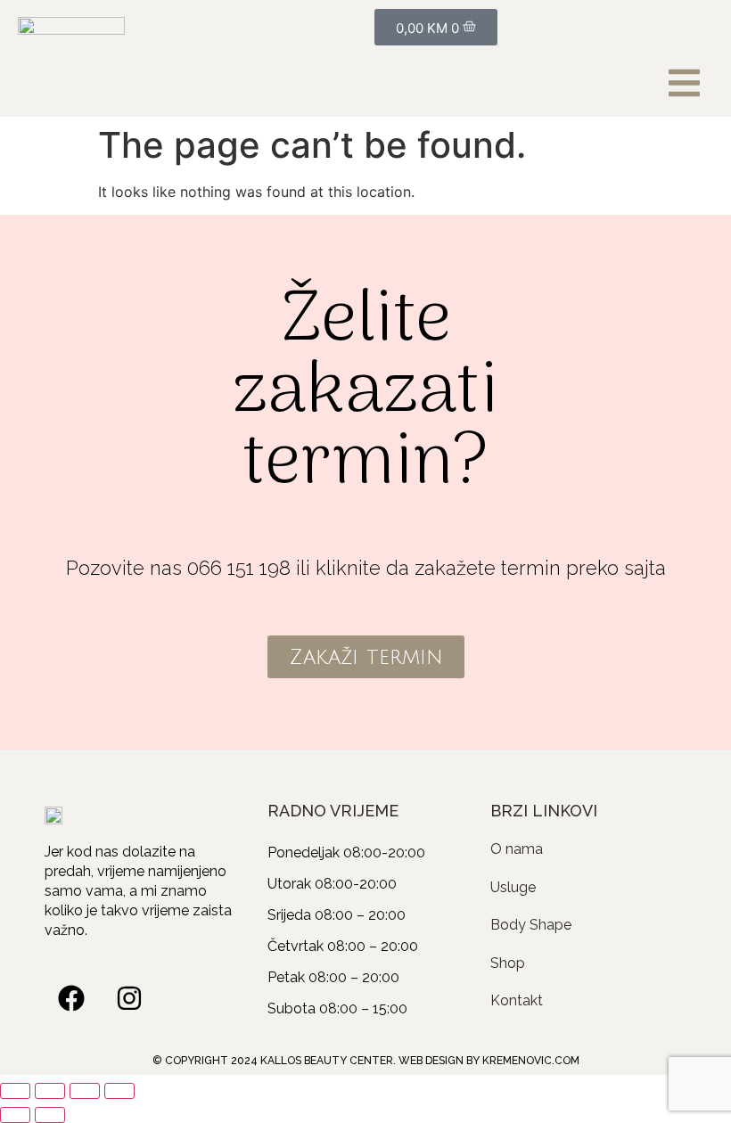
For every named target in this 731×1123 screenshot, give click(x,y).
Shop (507, 963)
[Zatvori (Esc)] (119, 1091)
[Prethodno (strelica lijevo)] (15, 1115)
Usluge (513, 887)
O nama (516, 848)
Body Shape (530, 924)
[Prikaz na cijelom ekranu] (50, 1091)
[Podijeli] (85, 1091)
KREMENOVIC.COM (530, 1060)
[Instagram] (129, 998)
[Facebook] (71, 998)
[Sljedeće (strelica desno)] (50, 1115)
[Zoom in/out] (15, 1091)
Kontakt (516, 1000)
